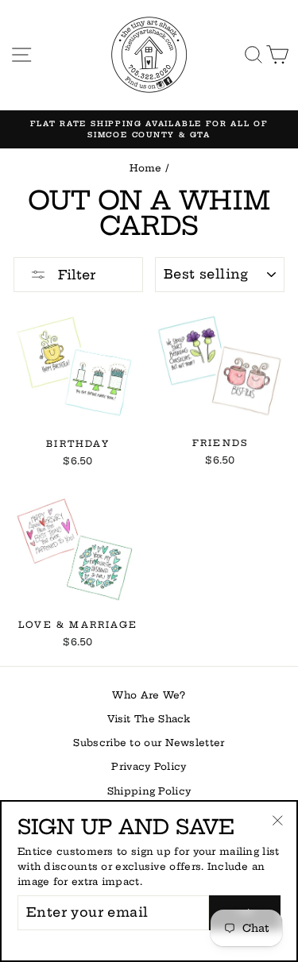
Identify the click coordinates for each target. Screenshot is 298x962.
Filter (74, 275)
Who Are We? (148, 695)
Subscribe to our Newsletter (148, 742)
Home (146, 168)
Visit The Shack (148, 719)
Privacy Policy (148, 766)
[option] (149, 129)
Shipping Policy (149, 791)
